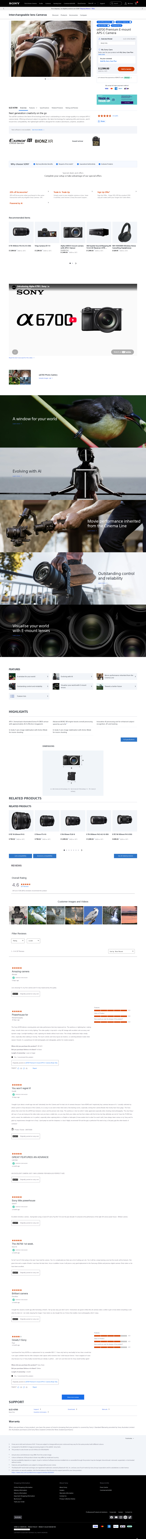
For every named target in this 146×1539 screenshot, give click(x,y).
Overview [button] (23, 108)
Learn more (101, 54)
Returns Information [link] (20, 1493)
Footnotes (128, 1438)
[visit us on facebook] (111, 1517)
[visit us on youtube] (116, 1517)
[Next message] (142, 8)
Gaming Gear (57, 3)
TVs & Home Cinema (30, 3)
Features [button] (32, 108)
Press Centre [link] (104, 1487)
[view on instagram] (121, 1517)
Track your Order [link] (19, 1502)
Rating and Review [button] (72, 108)
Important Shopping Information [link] (24, 1496)
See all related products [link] (125, 856)
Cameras (48, 3)
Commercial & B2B (69, 3)
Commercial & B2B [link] (106, 1490)
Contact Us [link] (63, 1496)
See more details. (37, 130)
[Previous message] (3, 8)
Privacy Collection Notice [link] (67, 1499)
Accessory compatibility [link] (44, 856)
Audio (41, 3)
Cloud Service (81, 3)
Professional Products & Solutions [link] (96, 1512)
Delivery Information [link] (20, 1490)
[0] (135, 3)
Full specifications (128, 739)
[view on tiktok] (130, 1517)
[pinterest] (125, 1517)
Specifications (44, 108)
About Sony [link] (63, 1487)
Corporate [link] (113, 1512)
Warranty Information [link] (66, 1493)
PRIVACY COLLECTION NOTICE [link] (47, 1527)
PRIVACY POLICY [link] (32, 1527)
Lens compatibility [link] (20, 856)
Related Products (57, 108)
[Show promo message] (113, 22)
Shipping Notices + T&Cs (87, 8)
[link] (55, 15)
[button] (12, 49)
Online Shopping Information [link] (23, 1487)
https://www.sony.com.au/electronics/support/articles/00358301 (33, 1472)
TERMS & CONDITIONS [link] (20, 1527)
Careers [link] (62, 1490)
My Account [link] (17, 1499)
